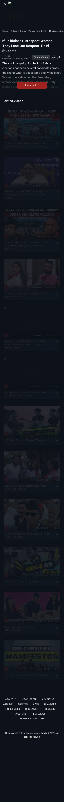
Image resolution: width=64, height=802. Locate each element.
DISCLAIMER (31, 709)
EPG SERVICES (12, 709)
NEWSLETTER (29, 699)
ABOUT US (10, 699)
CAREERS (23, 704)
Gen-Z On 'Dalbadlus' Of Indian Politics (24, 581)
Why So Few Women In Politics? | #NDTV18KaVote (21, 628)
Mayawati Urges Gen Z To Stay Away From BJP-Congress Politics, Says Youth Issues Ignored (26, 194)
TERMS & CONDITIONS (32, 718)
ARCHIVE (8, 704)
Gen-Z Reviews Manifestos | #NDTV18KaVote (27, 675)
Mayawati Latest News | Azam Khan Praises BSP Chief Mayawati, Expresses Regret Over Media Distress (27, 344)
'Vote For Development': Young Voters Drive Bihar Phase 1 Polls (27, 295)
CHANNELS (50, 704)
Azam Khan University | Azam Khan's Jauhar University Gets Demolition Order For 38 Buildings (26, 245)
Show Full (30, 85)
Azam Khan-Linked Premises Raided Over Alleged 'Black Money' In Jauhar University (26, 145)
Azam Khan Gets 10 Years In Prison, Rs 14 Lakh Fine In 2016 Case (27, 535)
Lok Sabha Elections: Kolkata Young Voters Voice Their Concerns (26, 487)
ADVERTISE (48, 699)
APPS (36, 704)
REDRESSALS (39, 713)
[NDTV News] (15, 13)
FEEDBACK (49, 709)
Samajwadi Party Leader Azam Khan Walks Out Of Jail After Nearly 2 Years (27, 394)
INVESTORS (20, 713)
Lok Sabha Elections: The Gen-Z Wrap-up (25, 440)
